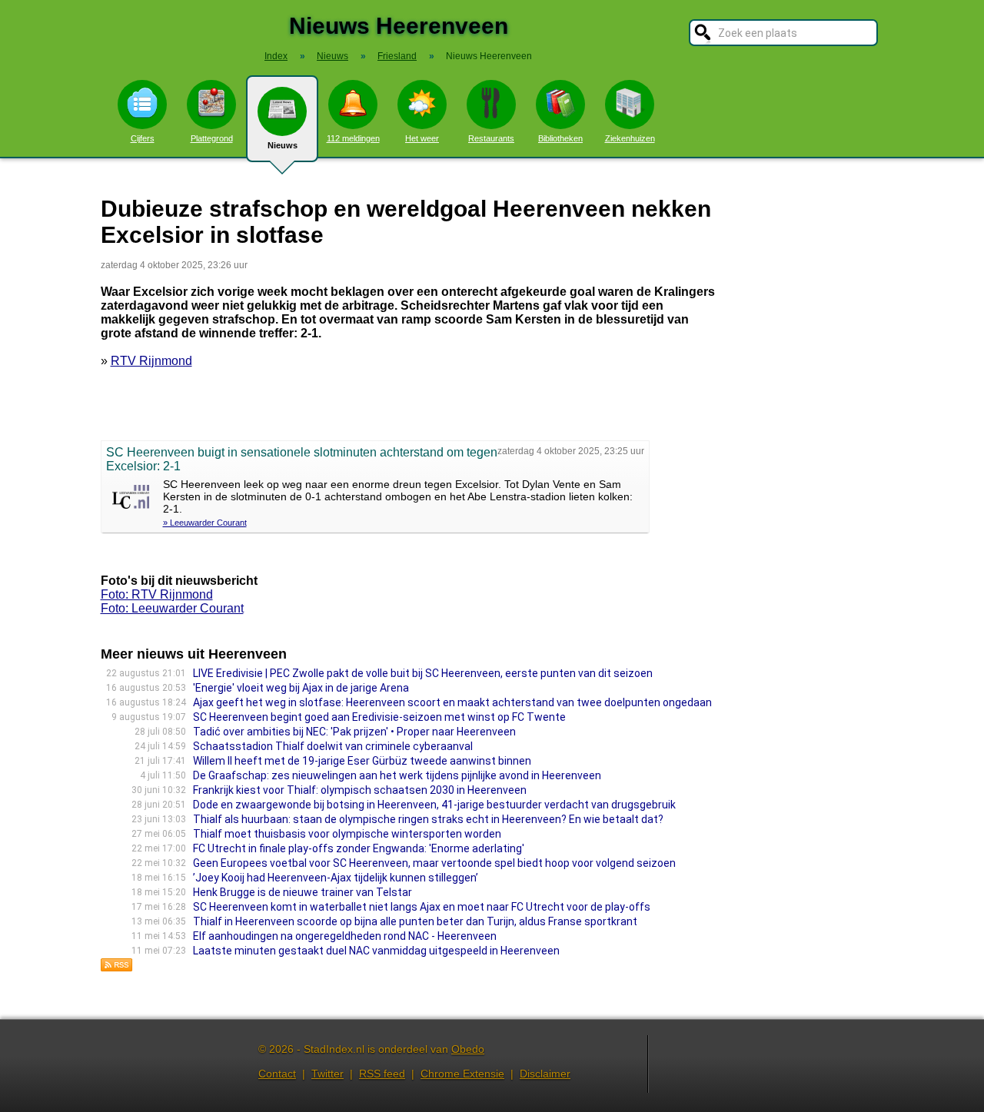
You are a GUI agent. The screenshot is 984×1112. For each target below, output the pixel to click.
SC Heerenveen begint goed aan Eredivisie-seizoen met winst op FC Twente (379, 717)
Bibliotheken (560, 138)
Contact (277, 1073)
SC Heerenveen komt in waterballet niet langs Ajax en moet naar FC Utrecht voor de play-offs (421, 907)
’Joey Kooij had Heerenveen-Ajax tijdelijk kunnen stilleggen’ (335, 877)
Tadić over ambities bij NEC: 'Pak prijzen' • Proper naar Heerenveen (354, 731)
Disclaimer (545, 1073)
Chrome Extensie (462, 1073)
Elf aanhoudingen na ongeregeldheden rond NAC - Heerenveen (345, 936)
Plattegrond (212, 138)
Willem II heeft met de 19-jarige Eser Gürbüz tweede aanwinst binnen (362, 761)
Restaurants (491, 138)
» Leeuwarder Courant (205, 522)
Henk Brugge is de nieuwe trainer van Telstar (302, 892)
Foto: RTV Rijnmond (157, 594)
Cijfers (143, 138)
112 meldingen (353, 138)
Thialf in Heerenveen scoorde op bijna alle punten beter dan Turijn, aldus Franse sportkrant (415, 921)
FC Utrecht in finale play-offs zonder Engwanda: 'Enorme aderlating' (358, 848)
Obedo (467, 1049)
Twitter (327, 1073)
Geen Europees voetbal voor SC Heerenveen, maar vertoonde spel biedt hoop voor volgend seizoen (434, 863)
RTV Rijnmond (151, 360)
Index (276, 56)
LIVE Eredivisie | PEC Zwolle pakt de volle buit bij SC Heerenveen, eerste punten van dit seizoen (423, 673)
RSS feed (382, 1073)
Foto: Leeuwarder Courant (172, 608)
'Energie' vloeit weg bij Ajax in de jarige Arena (301, 688)
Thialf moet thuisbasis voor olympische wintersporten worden (347, 834)
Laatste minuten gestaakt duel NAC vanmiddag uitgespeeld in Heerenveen (376, 950)
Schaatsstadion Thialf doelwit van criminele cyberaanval (333, 746)
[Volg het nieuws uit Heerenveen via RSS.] (117, 968)
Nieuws (283, 145)
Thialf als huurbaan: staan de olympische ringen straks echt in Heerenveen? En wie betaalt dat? (428, 819)
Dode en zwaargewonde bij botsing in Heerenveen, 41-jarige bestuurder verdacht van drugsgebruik (434, 804)
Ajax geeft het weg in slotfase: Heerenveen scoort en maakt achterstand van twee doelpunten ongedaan (452, 702)
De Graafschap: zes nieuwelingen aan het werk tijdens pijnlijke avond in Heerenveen (397, 775)
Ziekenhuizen (630, 138)
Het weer (422, 138)
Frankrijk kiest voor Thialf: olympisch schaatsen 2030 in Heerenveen (360, 790)
